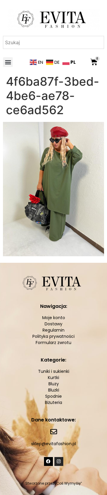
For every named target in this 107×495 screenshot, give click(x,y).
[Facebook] (48, 461)
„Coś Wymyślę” (68, 483)
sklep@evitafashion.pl (53, 444)
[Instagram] (58, 461)
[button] (8, 62)
